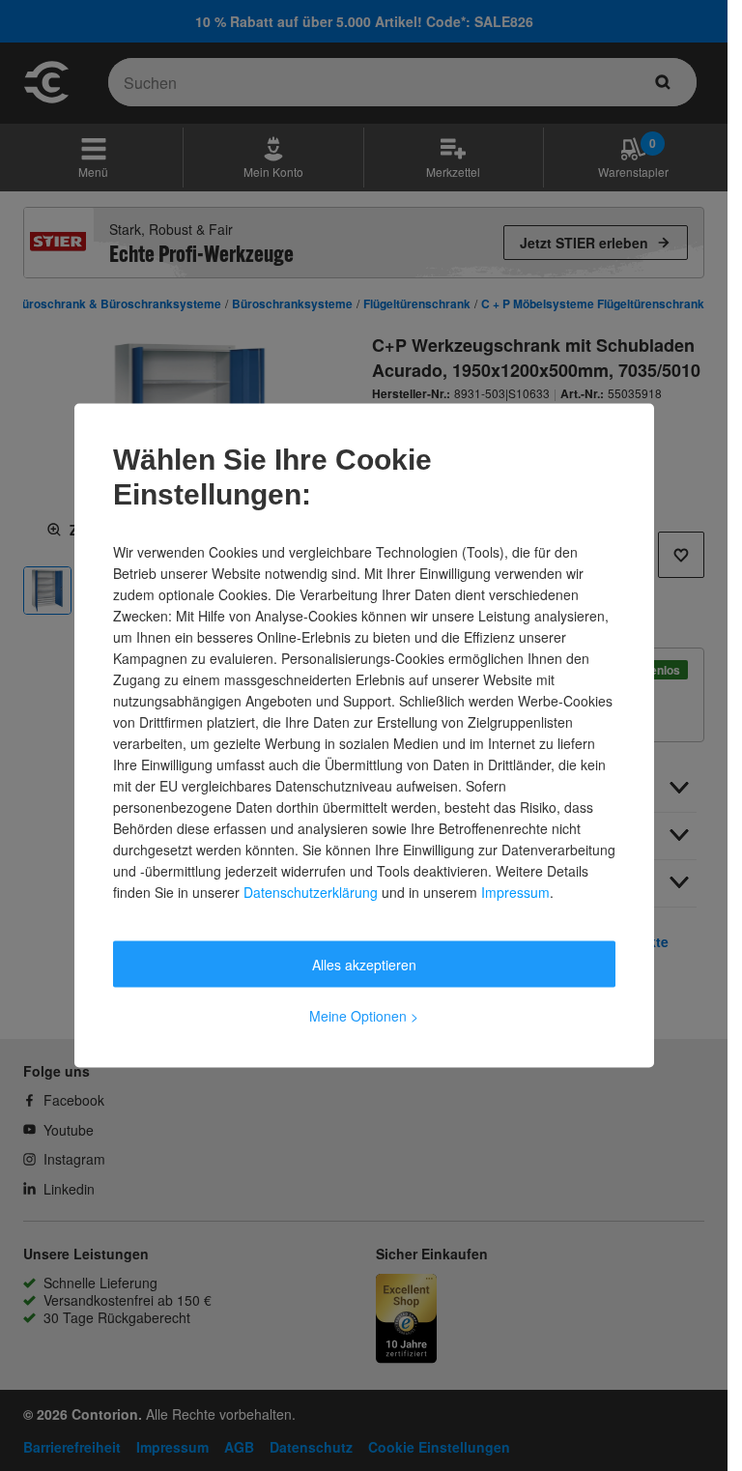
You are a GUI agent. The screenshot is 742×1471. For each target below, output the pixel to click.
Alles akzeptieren (364, 964)
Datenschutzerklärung (310, 892)
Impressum (515, 892)
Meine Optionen (363, 1015)
